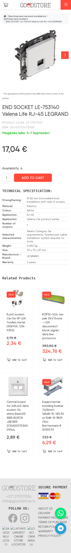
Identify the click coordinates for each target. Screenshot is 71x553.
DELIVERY (44, 513)
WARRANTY (45, 531)
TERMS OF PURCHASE (52, 522)
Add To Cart (33, 178)
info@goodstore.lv (18, 501)
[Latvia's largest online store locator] (19, 536)
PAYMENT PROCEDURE (53, 517)
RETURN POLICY (48, 526)
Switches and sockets (16, 19)
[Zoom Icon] (35, 55)
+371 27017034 (19, 496)
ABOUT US (45, 508)
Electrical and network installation (27, 16)
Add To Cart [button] (19, 360)
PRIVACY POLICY (49, 536)
